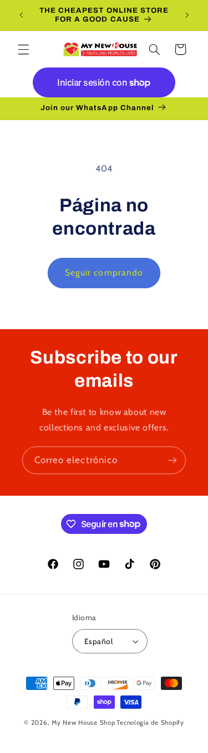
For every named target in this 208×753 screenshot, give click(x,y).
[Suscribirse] (172, 460)
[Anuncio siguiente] (187, 15)
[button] (23, 49)
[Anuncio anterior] (21, 15)
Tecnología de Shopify (150, 722)
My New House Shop (83, 722)
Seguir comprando (104, 272)
